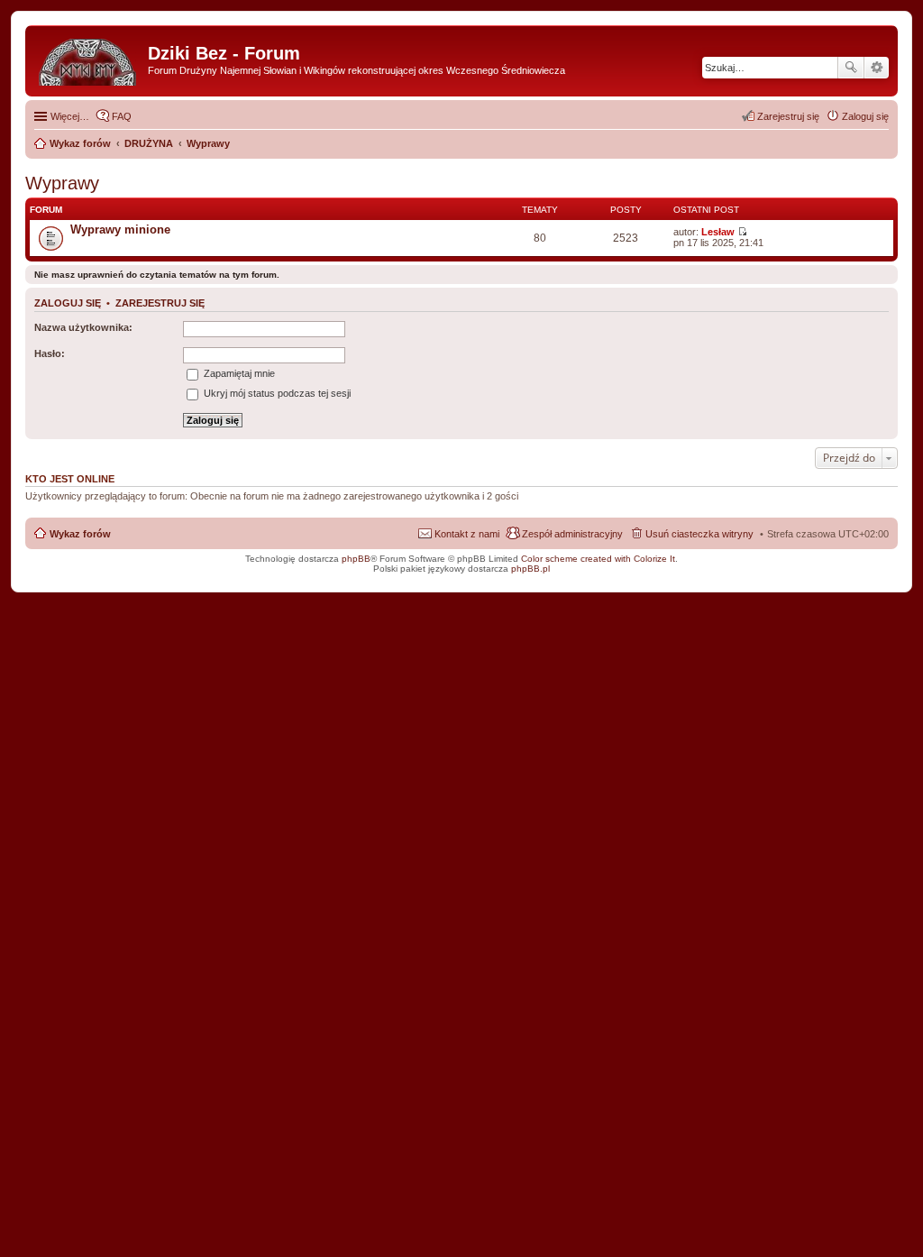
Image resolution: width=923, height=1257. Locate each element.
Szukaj (850, 67)
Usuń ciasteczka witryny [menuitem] (699, 533)
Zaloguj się (67, 303)
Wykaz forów (80, 533)
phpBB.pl (530, 568)
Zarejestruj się (160, 303)
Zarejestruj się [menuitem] (788, 116)
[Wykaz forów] (89, 58)
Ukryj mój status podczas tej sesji (276, 393)
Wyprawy (62, 183)
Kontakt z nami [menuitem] (466, 533)
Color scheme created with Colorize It (598, 559)
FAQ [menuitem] (122, 116)
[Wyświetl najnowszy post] (742, 231)
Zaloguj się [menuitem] (865, 116)
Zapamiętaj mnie (238, 373)
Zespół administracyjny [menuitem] (572, 533)
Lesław (718, 231)
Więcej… (69, 116)
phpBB (356, 559)
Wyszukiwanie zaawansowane (876, 67)
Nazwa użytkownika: (83, 327)
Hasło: (49, 353)
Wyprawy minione (120, 229)
